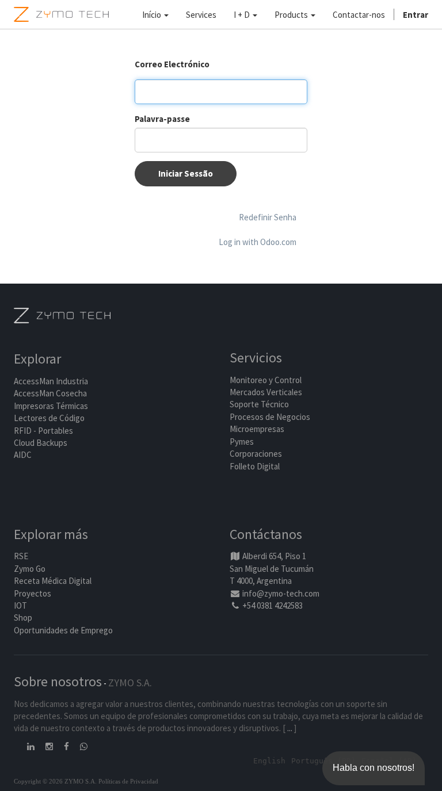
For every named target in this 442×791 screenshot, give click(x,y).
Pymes (242, 441)
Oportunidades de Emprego (63, 630)
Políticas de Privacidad (128, 781)
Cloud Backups (40, 442)
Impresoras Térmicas (51, 405)
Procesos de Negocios (270, 416)
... (289, 728)
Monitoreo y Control (266, 380)
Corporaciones (256, 453)
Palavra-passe (162, 118)
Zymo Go (29, 568)
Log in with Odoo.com (257, 241)
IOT (20, 605)
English (269, 760)
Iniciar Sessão (185, 173)
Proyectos (32, 593)
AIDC (23, 454)
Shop (23, 617)
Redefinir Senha (267, 217)
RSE (21, 556)
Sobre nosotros (58, 681)
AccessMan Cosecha (50, 393)
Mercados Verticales (266, 392)
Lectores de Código (49, 417)
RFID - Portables (43, 430)
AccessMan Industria (51, 381)
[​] (31, 746)
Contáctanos (266, 534)
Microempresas (257, 428)
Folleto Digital (255, 466)
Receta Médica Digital (53, 580)
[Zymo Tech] (62, 314)
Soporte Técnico (259, 404)
